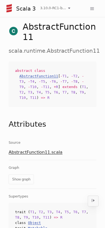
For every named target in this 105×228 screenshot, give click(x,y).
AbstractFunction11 (38, 76)
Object (34, 223)
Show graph (21, 179)
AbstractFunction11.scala (35, 152)
